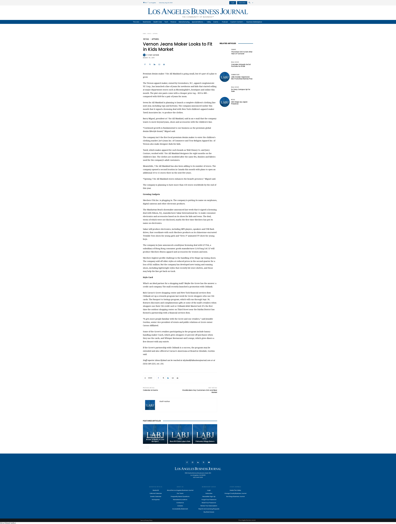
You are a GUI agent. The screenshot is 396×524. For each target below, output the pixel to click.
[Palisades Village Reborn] (205, 434)
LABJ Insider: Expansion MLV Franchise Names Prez (241, 78)
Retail (149, 33)
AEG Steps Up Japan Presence (239, 103)
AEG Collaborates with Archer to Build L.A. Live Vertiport (155, 439)
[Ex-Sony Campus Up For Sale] (225, 89)
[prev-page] (144, 447)
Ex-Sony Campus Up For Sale (240, 90)
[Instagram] (192, 462)
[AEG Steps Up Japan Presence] (225, 102)
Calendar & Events (150, 390)
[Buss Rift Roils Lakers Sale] (180, 434)
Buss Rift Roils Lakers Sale (180, 441)
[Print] (164, 64)
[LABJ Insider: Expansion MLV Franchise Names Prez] (225, 77)
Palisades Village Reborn (205, 441)
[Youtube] (209, 462)
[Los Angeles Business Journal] (198, 468)
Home (144, 33)
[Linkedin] (154, 64)
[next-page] (147, 447)
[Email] (159, 64)
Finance (233, 49)
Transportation (155, 435)
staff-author (153, 55)
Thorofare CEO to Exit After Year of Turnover (241, 53)
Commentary (235, 74)
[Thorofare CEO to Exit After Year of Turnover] (225, 52)
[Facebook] (145, 64)
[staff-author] (144, 55)
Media (180, 438)
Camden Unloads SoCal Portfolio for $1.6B (241, 65)
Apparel (155, 33)
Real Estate (235, 62)
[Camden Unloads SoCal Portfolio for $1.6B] (225, 64)
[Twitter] (150, 64)
